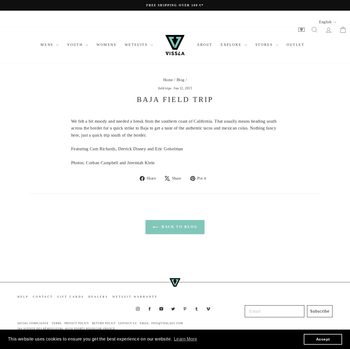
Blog (181, 80)
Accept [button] (323, 339)
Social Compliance (33, 323)
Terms (57, 323)
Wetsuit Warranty (135, 296)
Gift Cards (70, 296)
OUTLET (296, 45)
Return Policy (104, 323)
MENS (47, 45)
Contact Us (127, 323)
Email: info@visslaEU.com (161, 323)
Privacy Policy (77, 323)
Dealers (98, 296)
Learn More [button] (185, 339)
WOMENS (106, 45)
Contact (43, 296)
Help (23, 296)
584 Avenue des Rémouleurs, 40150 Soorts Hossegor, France (66, 328)
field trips (164, 88)
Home (168, 80)
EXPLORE (232, 45)
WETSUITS (137, 45)
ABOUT (204, 45)
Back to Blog (179, 227)
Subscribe (319, 311)
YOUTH (75, 45)
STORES (264, 45)
